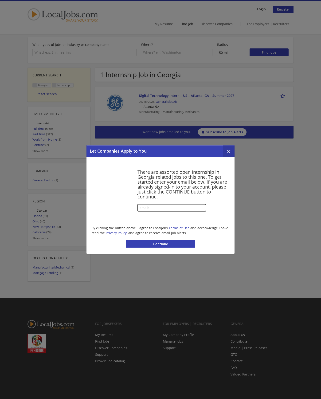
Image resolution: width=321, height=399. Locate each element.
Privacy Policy (116, 233)
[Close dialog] (229, 151)
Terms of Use (179, 228)
